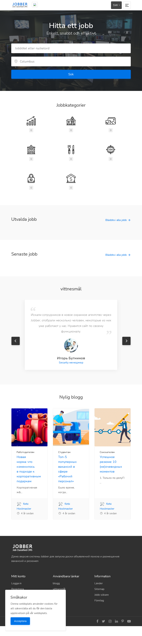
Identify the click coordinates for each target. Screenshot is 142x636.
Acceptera (20, 621)
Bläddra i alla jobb (116, 220)
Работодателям (25, 452)
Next (126, 341)
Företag (99, 600)
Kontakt (57, 606)
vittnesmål (59, 589)
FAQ (55, 595)
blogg (56, 583)
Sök (71, 74)
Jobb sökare (101, 595)
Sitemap (99, 589)
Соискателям (107, 452)
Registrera (17, 589)
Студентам (64, 452)
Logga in (16, 583)
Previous (15, 341)
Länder (98, 583)
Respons (58, 600)
